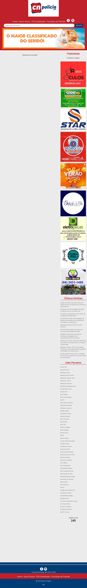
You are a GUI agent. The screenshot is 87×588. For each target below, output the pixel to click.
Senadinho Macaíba (67, 496)
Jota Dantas (65, 438)
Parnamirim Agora (67, 468)
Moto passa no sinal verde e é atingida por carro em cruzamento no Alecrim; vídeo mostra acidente (73, 355)
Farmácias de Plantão (56, 21)
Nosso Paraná (66, 457)
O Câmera (64, 463)
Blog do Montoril (67, 383)
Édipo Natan (65, 411)
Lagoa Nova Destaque (68, 441)
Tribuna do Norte (67, 509)
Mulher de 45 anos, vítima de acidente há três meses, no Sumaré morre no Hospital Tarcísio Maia (73, 342)
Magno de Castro (67, 446)
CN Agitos (65, 394)
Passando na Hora (67, 474)
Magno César (65, 444)
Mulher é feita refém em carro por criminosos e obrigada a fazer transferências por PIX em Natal (70, 336)
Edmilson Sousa (66, 414)
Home (15, 21)
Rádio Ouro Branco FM (68, 490)
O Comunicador (66, 466)
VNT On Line (65, 512)
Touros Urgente (66, 507)
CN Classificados (39, 21)
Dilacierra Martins (67, 405)
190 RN (64, 367)
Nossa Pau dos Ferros (68, 455)
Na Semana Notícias (67, 452)
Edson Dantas (66, 416)
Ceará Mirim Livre (67, 389)
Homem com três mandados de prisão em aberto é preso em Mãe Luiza (72, 310)
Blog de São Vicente (68, 375)
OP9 (63, 487)
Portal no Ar (65, 485)
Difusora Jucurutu (67, 408)
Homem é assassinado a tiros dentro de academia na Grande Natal (72, 315)
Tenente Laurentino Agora (69, 501)
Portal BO (65, 482)
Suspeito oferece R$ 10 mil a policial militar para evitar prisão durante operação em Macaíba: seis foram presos (72, 349)
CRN (63, 400)
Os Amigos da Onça (67, 471)
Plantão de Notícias (67, 479)
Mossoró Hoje (66, 449)
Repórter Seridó (66, 493)
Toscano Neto (66, 504)
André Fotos (65, 370)
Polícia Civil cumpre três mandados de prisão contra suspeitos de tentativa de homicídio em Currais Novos (72, 320)
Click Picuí (64, 392)
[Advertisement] (73, 549)
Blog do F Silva (66, 381)
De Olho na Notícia (67, 403)
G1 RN (64, 425)
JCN (63, 435)
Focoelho (64, 422)
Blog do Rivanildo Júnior (69, 386)
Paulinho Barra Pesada (68, 476)
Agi (43, 585)
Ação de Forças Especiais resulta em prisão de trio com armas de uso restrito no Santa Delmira (73, 304)
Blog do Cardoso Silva (68, 378)
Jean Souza (65, 433)
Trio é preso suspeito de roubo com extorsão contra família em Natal (71, 330)
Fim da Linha (65, 419)
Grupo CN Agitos (46, 581)
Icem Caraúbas (66, 427)
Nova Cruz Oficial (67, 460)
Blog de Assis (66, 373)
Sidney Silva (65, 498)
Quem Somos (24, 21)
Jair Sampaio (65, 430)
